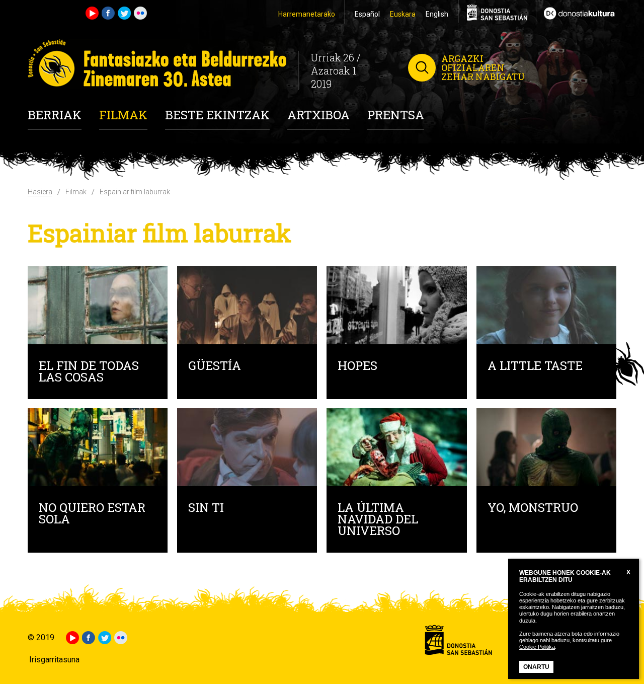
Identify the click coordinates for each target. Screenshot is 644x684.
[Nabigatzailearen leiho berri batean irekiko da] (576, 12)
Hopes (357, 366)
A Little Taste (535, 366)
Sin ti (206, 508)
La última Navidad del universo (378, 520)
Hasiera (40, 192)
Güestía (214, 366)
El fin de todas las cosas (89, 372)
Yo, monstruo (533, 508)
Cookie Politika (537, 647)
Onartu (536, 666)
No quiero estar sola (92, 514)
